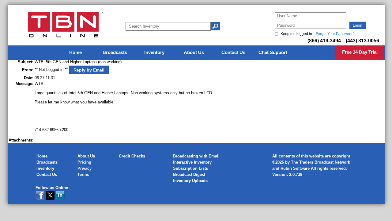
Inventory (45, 168)
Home (41, 156)
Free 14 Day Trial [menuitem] (360, 52)
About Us (86, 156)
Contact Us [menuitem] (233, 52)
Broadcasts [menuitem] (115, 52)
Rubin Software (295, 168)
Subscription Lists (190, 168)
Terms (83, 174)
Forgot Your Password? (335, 34)
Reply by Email (89, 70)
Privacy (84, 168)
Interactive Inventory (192, 162)
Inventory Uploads (190, 180)
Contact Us (46, 174)
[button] (357, 25)
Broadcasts (47, 162)
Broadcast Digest (189, 174)
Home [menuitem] (75, 52)
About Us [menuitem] (194, 52)
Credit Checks (132, 156)
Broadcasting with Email (196, 156)
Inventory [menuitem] (154, 52)
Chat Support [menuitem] (272, 52)
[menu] (196, 53)
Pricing (84, 162)
